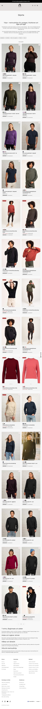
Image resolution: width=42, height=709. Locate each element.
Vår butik (3, 663)
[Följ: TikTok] (10, 701)
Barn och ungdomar (14, 37)
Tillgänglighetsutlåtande (6, 694)
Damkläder (2, 37)
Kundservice (21, 682)
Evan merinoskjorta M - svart (28, 540)
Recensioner (16, 671)
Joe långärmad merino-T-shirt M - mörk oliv (11, 113)
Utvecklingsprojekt (5, 667)
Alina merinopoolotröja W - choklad (29, 75)
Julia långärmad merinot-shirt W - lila (10, 153)
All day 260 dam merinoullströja (9, 425)
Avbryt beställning (22, 688)
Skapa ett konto (16, 663)
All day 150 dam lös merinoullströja (9, 310)
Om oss (3, 661)
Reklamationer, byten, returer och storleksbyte (8, 692)
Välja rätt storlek (32, 672)
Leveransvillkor (4, 684)
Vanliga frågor (21, 686)
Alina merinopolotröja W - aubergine (9, 75)
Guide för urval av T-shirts (34, 667)
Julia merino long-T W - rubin (8, 578)
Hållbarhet (3, 665)
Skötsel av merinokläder (33, 669)
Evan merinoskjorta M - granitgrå (9, 540)
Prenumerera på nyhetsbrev (19, 674)
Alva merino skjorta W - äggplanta (9, 501)
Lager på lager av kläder (33, 671)
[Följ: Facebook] (2, 701)
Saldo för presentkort (17, 672)
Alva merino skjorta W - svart (28, 501)
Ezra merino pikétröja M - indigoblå (29, 153)
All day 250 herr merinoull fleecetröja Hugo (11, 270)
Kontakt (15, 676)
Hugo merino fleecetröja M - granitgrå (10, 616)
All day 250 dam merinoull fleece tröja (10, 387)
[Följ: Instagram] (5, 701)
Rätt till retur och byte (6, 686)
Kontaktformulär (22, 684)
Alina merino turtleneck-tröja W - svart (30, 463)
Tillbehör (20, 37)
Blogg (15, 669)
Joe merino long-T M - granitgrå (29, 578)
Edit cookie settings (5, 696)
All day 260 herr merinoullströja (29, 425)
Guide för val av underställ (33, 665)
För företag (4, 669)
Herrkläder (7, 37)
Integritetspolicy (5, 689)
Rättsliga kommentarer (6, 688)
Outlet (25, 37)
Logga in (15, 661)
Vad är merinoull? (32, 661)
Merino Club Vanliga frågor (18, 667)
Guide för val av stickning (33, 663)
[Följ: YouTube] (7, 701)
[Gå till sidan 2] (23, 624)
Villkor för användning (6, 682)
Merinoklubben (16, 665)
